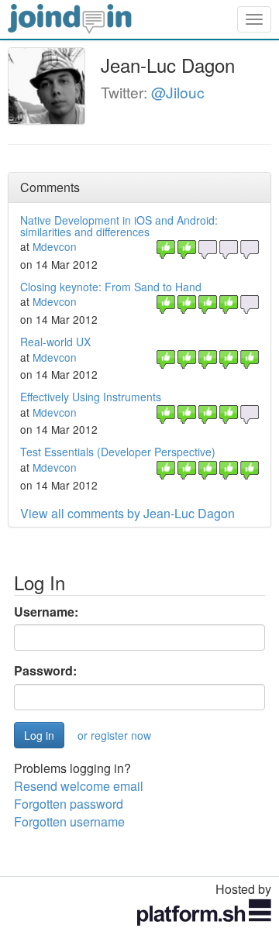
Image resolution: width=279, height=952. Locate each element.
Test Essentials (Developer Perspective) (117, 451)
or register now (114, 735)
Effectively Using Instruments (90, 396)
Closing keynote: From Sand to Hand (111, 286)
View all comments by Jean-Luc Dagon (127, 513)
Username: (46, 611)
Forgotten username (69, 821)
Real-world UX (55, 341)
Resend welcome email (78, 786)
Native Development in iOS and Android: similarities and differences (119, 225)
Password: (45, 670)
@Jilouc (178, 91)
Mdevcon (55, 246)
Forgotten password (68, 804)
